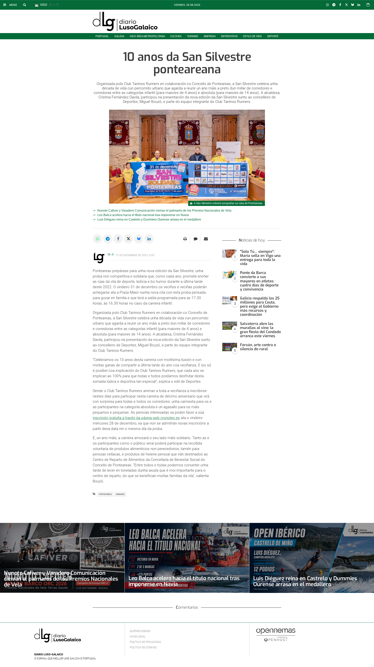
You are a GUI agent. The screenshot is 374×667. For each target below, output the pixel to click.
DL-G (111, 254)
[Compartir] (328, 5)
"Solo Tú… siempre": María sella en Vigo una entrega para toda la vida (260, 257)
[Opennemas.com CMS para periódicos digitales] (275, 634)
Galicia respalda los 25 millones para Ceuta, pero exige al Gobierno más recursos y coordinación (260, 306)
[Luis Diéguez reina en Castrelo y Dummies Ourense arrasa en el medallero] (311, 558)
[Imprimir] (185, 238)
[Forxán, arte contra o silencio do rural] (229, 347)
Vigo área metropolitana (147, 36)
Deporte (273, 36)
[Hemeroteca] (368, 5)
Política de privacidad (145, 641)
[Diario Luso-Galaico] (125, 21)
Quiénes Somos (140, 631)
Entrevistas (229, 36)
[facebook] (43, 648)
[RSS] (54, 648)
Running (120, 494)
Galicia (119, 36)
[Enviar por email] (206, 238)
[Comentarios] (195, 238)
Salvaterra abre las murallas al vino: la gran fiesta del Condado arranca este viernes (260, 329)
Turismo (192, 36)
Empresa (210, 36)
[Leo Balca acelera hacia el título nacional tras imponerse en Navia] (187, 558)
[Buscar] (24, 4)
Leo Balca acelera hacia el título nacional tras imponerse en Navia (143, 215)
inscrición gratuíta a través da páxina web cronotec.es (136, 418)
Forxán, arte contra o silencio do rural (258, 346)
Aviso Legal (138, 636)
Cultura (175, 36)
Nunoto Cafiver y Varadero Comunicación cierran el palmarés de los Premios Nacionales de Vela (164, 210)
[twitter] (48, 648)
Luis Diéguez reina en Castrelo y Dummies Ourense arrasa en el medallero (149, 219)
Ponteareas (105, 494)
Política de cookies (143, 647)
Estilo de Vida (252, 36)
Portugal (102, 36)
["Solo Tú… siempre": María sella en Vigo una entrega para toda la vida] (229, 253)
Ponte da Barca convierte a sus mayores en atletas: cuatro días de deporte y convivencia (259, 281)
